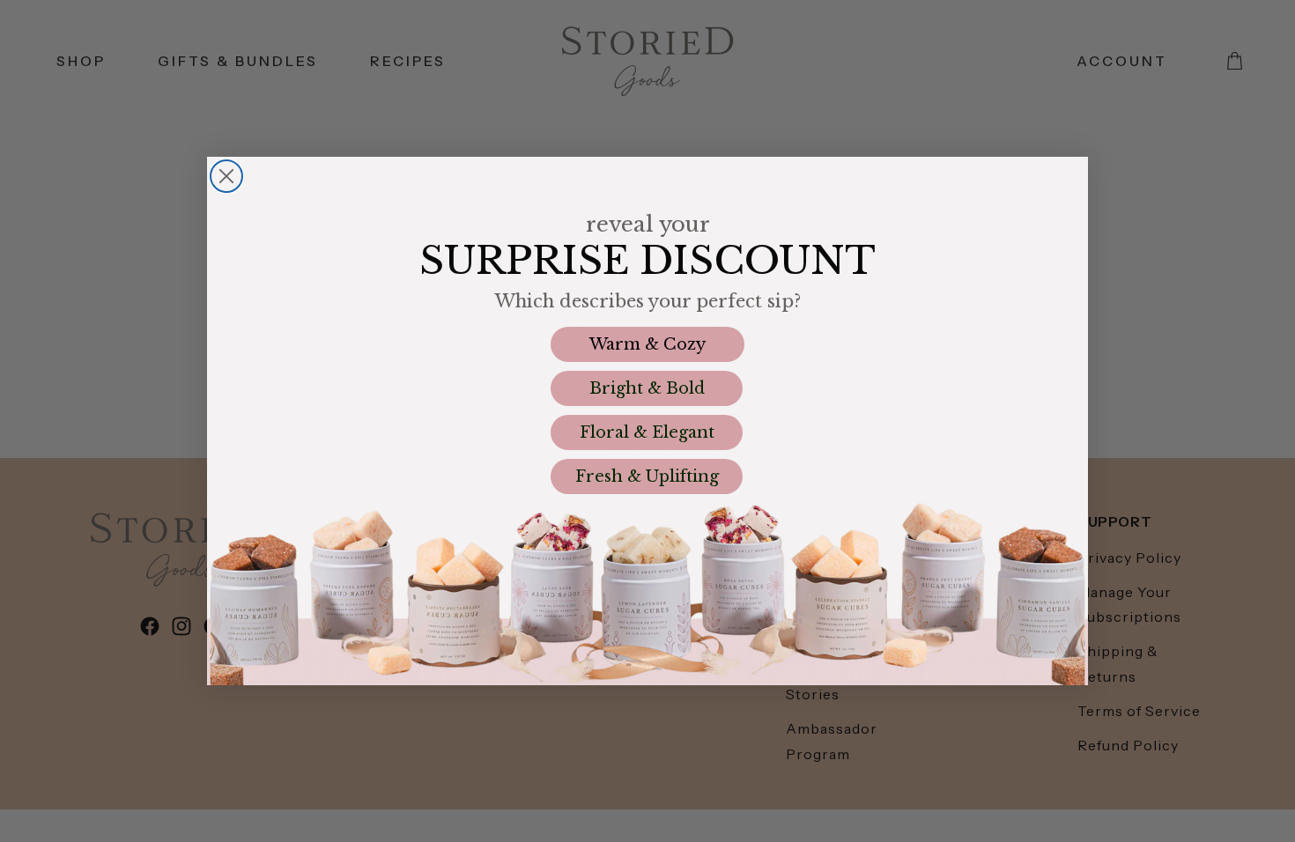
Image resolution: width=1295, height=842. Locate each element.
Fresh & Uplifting (647, 476)
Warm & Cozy (647, 344)
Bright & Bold (647, 388)
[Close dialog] (226, 176)
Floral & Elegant (647, 432)
